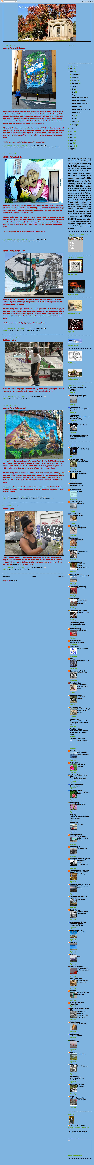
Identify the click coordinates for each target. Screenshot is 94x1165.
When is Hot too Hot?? (83, 576)
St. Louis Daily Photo (76, 514)
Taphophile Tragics (74, 204)
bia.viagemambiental (76, 695)
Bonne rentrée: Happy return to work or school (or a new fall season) (79, 732)
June (73, 92)
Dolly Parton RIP (81, 473)
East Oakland (13, 241)
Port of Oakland (78, 195)
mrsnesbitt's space (75, 641)
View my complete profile (77, 1132)
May (73, 95)
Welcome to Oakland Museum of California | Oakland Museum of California (79, 436)
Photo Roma (73, 1064)
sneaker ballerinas (82, 672)
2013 (72, 137)
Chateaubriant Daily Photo (78, 586)
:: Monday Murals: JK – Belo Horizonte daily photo (78, 923)
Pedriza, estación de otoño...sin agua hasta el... (83, 970)
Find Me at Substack (82, 648)
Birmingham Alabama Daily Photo (80, 859)
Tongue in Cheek (74, 719)
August (74, 86)
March (74, 119)
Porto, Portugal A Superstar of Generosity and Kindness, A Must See (79, 723)
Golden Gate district (74, 171)
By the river (80, 1086)
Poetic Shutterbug (75, 629)
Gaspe (78, 956)
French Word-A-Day (76, 729)
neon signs (83, 221)
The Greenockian (74, 598)
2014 (72, 134)
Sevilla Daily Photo (75, 683)
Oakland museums (86, 191)
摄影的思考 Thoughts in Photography (77, 1003)
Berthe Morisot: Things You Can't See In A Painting (83, 710)
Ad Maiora (73, 659)
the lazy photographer (76, 784)
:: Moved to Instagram (77, 925)
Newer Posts (6, 577)
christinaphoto (74, 538)
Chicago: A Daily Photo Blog (78, 671)
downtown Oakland (15, 147)
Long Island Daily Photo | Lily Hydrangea (78, 897)
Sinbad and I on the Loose (77, 739)
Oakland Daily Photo (77, 1125)
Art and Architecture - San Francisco (78, 388)
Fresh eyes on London (76, 979)
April (73, 116)
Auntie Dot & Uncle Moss (77, 642)
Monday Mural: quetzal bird (14, 250)
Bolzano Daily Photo (76, 790)
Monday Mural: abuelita (12, 157)
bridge (85, 213)
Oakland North (74, 415)
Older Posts (61, 577)
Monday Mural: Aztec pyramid (15, 408)
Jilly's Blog (73, 815)
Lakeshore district (85, 175)
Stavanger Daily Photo (76, 930)
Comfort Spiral (74, 447)
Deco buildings (87, 164)
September (75, 83)
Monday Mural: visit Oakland (14, 48)
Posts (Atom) (13, 581)
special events (86, 223)
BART (81, 159)
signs (79, 224)
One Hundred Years (82, 848)
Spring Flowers (81, 804)
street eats (71, 226)
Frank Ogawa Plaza (74, 169)
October (74, 80)
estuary (79, 219)
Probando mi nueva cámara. (82, 887)
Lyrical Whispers (81, 630)
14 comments (38, 239)
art (79, 213)
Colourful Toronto (75, 786)
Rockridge (85, 195)
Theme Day (72, 206)
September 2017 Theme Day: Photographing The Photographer (82, 1014)
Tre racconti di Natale (83, 660)
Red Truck (80, 824)
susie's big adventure (76, 835)
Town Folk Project (82, 425)
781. (78, 1042)
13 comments (38, 328)
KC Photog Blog (74, 803)
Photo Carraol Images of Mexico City (79, 1009)
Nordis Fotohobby (75, 751)
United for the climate (76, 485)
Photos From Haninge (76, 484)
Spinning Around (81, 528)
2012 (72, 140)
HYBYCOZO (80, 515)
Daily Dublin (73, 942)
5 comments (38, 396)
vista (72, 228)
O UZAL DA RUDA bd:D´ (76, 967)
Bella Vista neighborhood (74, 161)
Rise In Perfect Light (83, 449)
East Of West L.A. (75, 910)
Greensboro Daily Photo (77, 623)
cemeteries (73, 216)
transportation (81, 226)
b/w (81, 213)
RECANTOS (73, 1040)
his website (15, 564)
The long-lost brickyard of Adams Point (79, 410)
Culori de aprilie (81, 1099)
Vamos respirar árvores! (81, 698)
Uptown (78, 206)
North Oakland (76, 185)
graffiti (84, 219)
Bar (84, 159)
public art (88, 221)
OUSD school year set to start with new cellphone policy (79, 418)
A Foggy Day (80, 503)
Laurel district (72, 178)
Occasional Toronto (75, 490)
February (75, 122)
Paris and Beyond (75, 1022)
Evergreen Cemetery (86, 166)
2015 (72, 131)
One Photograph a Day (76, 459)
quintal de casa (81, 1054)
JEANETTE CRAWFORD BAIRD (78, 395)
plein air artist (8, 508)
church (78, 216)
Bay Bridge (88, 159)
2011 (71, 143)
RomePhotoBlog (74, 1076)
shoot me (72, 1052)
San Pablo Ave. (37, 499)
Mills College (80, 178)
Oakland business (41, 147)
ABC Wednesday (73, 158)
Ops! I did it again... (82, 1066)
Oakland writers (72, 193)
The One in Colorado (82, 397)
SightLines (73, 954)
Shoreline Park (78, 200)
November (75, 77)
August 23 (80, 540)
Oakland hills (76, 191)
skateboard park (9, 340)
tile (76, 226)
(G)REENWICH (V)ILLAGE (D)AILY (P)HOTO (79, 871)
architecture (72, 213)
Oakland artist (13, 569)
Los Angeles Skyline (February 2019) (82, 912)
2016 (72, 128)
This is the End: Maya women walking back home (78, 779)
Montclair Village (79, 181)
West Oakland (26, 398)
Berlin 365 (73, 991)
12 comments (38, 497)
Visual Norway (74, 1034)
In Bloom (79, 491)
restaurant (71, 224)
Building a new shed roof (82, 552)
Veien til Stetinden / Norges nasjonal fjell (83, 753)
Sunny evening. (81, 932)
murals (78, 221)
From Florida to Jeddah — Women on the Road (82, 838)
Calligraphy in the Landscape (78, 610)
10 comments (38, 145)
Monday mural (29, 147)
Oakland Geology (75, 407)
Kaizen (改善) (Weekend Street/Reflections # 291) (82, 566)
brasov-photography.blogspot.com (77, 1097)
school (76, 224)
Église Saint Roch (81, 1024)
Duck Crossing (81, 900)
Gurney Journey (74, 647)
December (75, 74)
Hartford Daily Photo (76, 502)
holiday (89, 219)
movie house (71, 221)
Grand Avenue (86, 171)
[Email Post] (44, 145)
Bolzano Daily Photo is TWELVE (83, 793)
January (74, 125)
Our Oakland (73, 423)
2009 (72, 149)
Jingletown (88, 173)
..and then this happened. (81, 765)
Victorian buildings (86, 206)
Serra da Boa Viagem (82, 461)
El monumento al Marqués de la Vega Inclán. (82, 686)
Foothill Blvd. (24, 241)
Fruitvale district (86, 169)
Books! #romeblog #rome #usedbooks (77, 1079)
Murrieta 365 (74, 823)
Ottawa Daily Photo (76, 526)
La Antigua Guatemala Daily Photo (78, 775)
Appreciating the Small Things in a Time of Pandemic (79, 817)
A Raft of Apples (75, 847)
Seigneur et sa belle (82, 588)
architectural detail (83, 211)
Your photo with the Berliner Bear (83, 993)
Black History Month (86, 161)
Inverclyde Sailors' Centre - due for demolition (82, 602)
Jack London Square (76, 173)
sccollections (73, 550)
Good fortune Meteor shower (83, 613)
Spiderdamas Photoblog (77, 1084)
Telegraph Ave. (86, 204)
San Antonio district (79, 197)
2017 (72, 72)
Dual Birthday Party (82, 740)
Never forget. (81, 874)
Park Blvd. (81, 193)
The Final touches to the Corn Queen (82, 981)
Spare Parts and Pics (76, 574)
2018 (72, 69)
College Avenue (78, 164)
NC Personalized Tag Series (77, 624)
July (73, 89)
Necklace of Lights (84, 183)
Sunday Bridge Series (83, 202)
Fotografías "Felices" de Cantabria (80, 884)
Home (34, 577)
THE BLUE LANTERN (75, 707)
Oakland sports (54, 147)
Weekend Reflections (76, 209)
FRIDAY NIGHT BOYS (75, 472)
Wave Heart (73, 391)
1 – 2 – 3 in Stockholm (76, 1036)
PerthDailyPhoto (75, 763)
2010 (72, 146)
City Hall (70, 164)
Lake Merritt (73, 175)
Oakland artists (25, 499)
